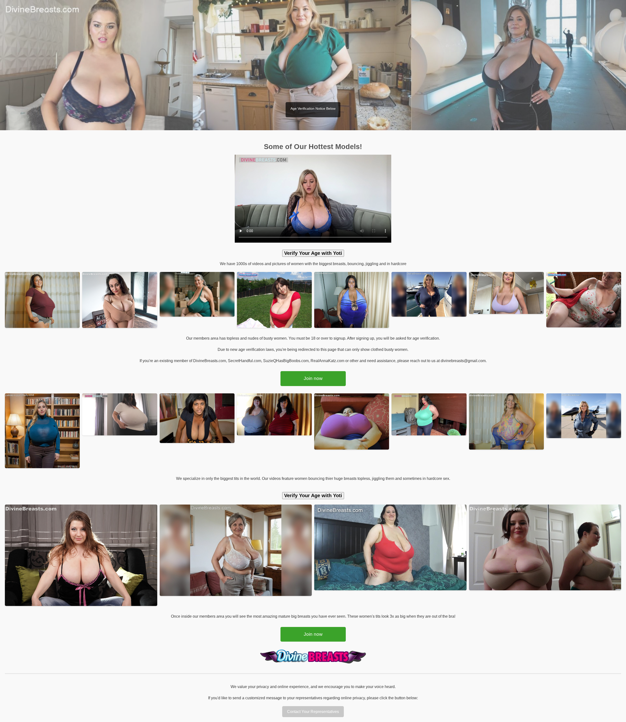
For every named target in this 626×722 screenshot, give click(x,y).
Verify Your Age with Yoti (313, 253)
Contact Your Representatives (313, 712)
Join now (313, 378)
